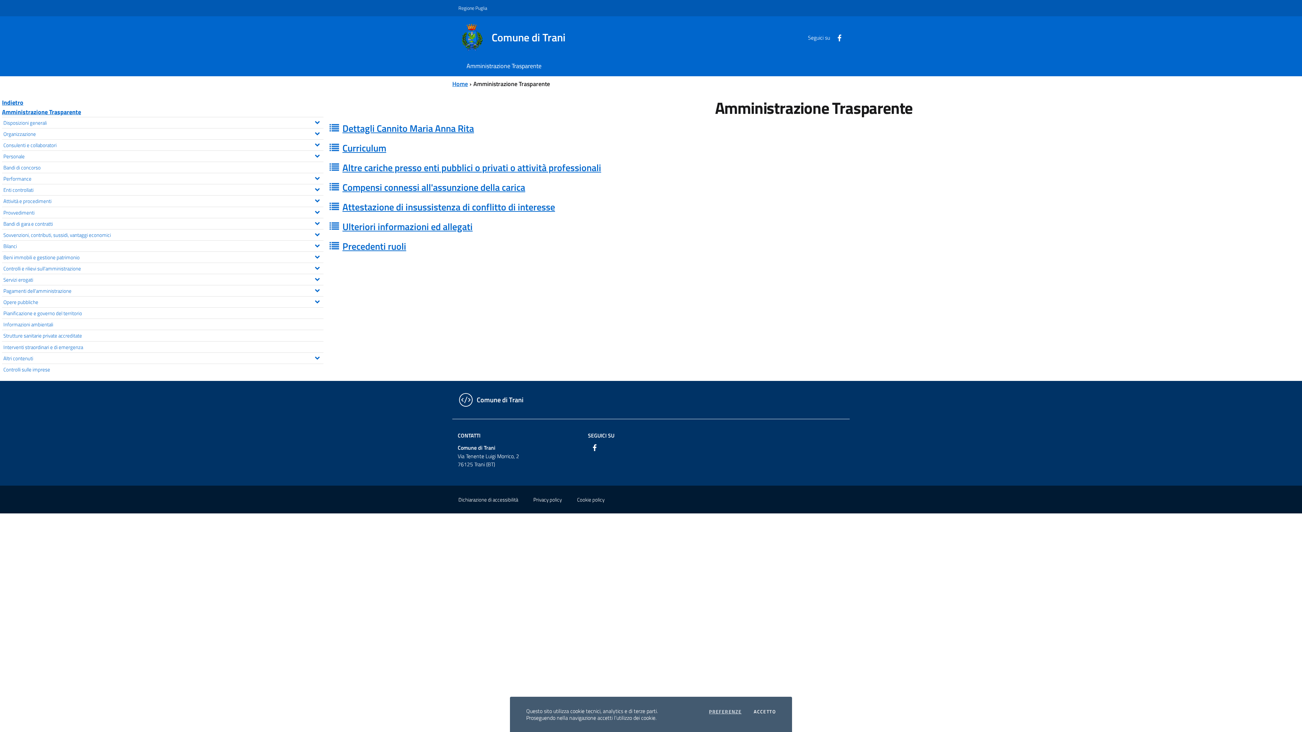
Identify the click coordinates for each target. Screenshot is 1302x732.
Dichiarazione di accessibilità (488, 500)
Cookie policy (591, 500)
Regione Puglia (472, 8)
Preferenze (725, 711)
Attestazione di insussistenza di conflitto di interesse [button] (448, 207)
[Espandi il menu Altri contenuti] (317, 357)
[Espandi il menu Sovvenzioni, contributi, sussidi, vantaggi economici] (317, 234)
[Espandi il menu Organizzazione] (317, 133)
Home (460, 83)
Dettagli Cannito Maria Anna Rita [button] (408, 128)
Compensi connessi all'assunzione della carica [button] (433, 187)
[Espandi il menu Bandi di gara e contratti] (317, 223)
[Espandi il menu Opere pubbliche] (317, 301)
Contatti (469, 435)
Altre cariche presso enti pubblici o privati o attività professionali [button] (471, 167)
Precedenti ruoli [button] (374, 246)
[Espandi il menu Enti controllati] (317, 189)
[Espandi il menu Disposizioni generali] (317, 122)
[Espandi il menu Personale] (317, 155)
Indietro (12, 102)
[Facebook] (837, 37)
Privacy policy (547, 500)
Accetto (765, 711)
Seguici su (601, 435)
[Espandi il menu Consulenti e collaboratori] (317, 144)
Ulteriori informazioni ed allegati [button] (407, 226)
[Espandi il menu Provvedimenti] (317, 211)
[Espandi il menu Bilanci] (317, 245)
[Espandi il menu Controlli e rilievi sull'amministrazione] (317, 267)
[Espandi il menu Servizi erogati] (317, 278)
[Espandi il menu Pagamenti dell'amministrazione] (317, 290)
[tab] (814, 128)
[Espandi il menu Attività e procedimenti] (317, 200)
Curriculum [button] (364, 148)
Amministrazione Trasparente (41, 112)
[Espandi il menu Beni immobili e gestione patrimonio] (317, 256)
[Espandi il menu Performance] (317, 178)
